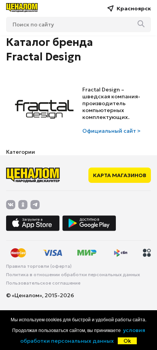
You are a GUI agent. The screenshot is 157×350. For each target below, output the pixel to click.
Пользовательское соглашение (43, 283)
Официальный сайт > (111, 130)
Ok (127, 340)
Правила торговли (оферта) (39, 266)
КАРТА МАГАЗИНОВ (119, 175)
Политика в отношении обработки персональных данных (73, 274)
